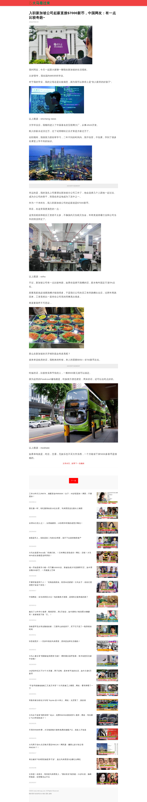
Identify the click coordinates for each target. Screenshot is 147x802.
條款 (43, 793)
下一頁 (73, 480)
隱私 (47, 793)
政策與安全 (38, 793)
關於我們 (32, 793)
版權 (50, 793)
